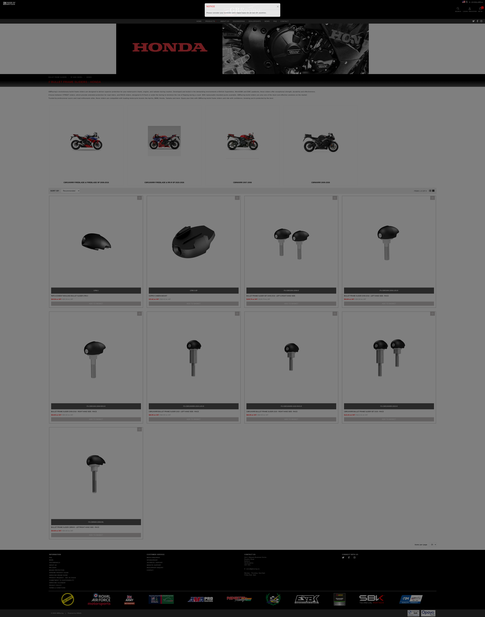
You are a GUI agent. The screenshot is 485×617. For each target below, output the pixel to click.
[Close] (277, 6)
